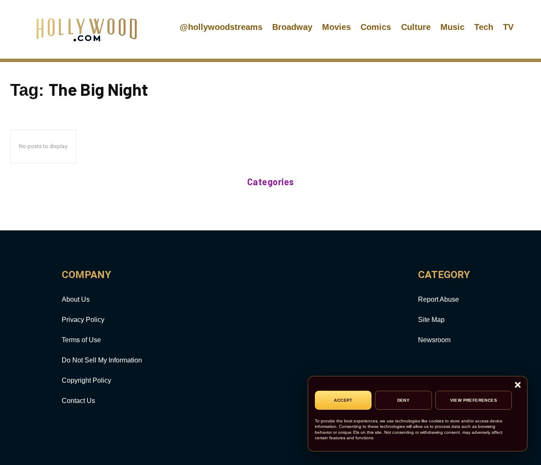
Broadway (292, 27)
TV (508, 27)
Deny (403, 400)
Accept (343, 400)
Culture (416, 27)
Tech (483, 27)
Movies (336, 27)
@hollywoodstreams (221, 27)
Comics (376, 27)
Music (452, 27)
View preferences (473, 400)
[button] (518, 385)
